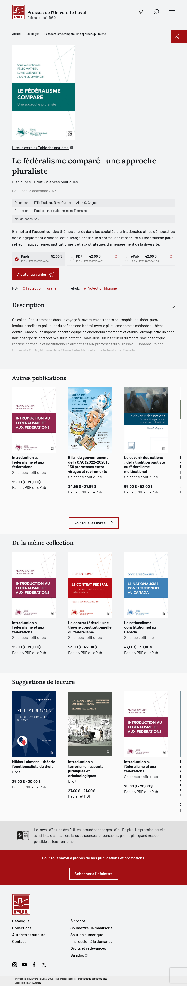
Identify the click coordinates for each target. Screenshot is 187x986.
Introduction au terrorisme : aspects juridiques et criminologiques (85, 768)
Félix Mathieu (43, 203)
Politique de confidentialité (92, 978)
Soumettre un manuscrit (91, 927)
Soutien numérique (86, 934)
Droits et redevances (88, 948)
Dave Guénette (64, 203)
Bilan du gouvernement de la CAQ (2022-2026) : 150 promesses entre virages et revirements (88, 464)
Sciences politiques (61, 182)
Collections (22, 927)
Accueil (16, 33)
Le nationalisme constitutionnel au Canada (140, 627)
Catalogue (33, 33)
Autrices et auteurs (28, 934)
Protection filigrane (41, 288)
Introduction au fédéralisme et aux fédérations (28, 462)
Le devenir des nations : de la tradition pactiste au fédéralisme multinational (144, 464)
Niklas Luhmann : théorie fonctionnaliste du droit (33, 763)
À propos (78, 921)
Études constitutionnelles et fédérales (60, 211)
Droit (38, 182)
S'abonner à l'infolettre (94, 873)
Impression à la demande (91, 941)
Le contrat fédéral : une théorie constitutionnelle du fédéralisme (90, 627)
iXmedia (36, 982)
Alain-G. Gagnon (87, 203)
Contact (19, 941)
